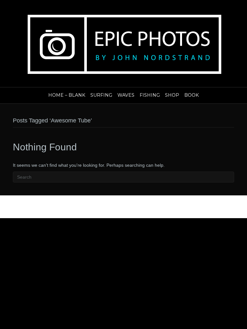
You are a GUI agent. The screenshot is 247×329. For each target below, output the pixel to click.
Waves (125, 95)
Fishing (150, 95)
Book (191, 95)
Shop (172, 95)
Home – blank (66, 95)
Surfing (101, 95)
